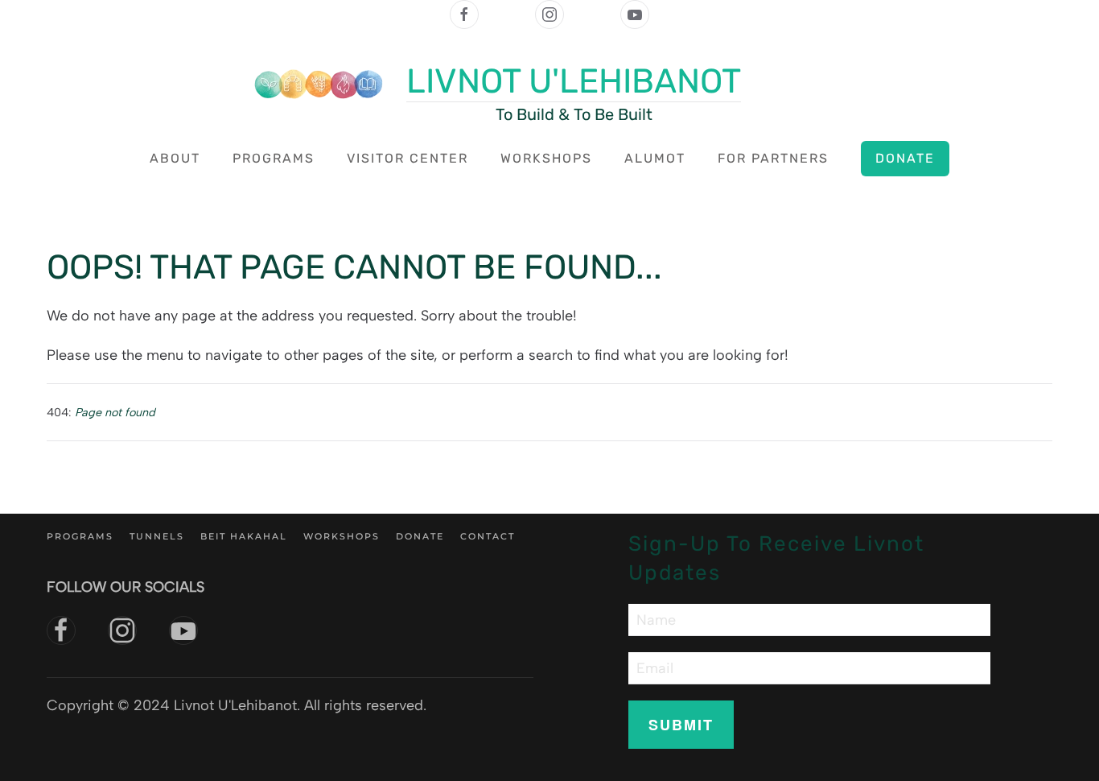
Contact (487, 536)
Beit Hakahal (243, 536)
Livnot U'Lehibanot (573, 81)
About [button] (175, 158)
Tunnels (157, 536)
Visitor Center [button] (407, 158)
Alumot (654, 158)
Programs (80, 536)
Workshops (546, 158)
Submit (681, 724)
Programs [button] (274, 158)
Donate (905, 158)
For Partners (773, 158)
